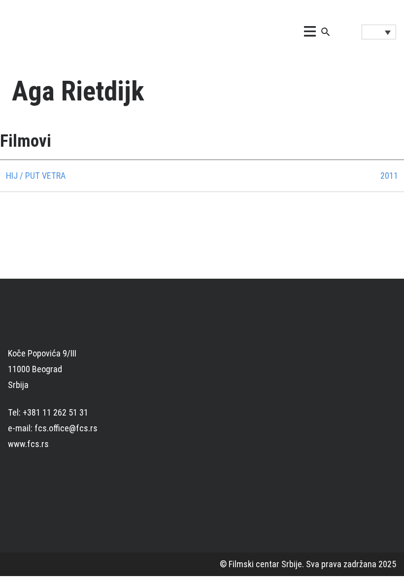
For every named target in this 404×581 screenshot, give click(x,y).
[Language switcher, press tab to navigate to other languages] (379, 32)
